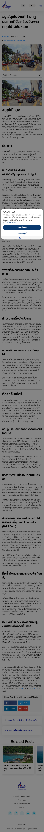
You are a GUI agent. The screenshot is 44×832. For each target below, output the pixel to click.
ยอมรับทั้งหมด (22, 227)
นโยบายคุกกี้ (11, 222)
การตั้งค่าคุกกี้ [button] (22, 233)
